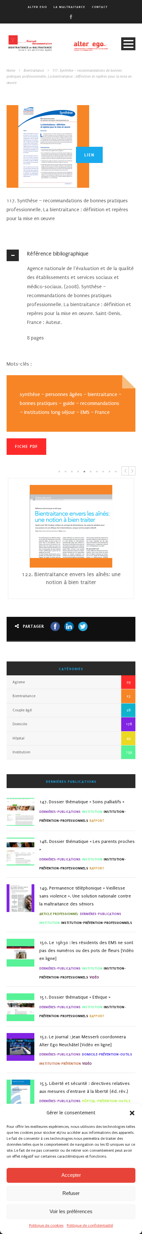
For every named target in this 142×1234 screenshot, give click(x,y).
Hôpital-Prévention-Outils (106, 1101)
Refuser (71, 1193)
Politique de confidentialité (90, 1225)
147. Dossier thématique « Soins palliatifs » (81, 801)
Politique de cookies (46, 1225)
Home (11, 71)
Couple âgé (22, 710)
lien (89, 154)
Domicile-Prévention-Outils (107, 1054)
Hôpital (18, 738)
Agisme (19, 682)
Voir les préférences (71, 1211)
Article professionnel (59, 914)
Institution (21, 752)
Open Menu (128, 43)
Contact (100, 7)
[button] (132, 1113)
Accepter (71, 1175)
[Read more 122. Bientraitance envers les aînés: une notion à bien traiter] (71, 526)
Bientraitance (34, 71)
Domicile (20, 724)
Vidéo (94, 977)
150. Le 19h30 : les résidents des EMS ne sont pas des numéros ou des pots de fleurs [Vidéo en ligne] (86, 950)
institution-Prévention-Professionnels (96, 923)
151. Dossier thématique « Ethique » (75, 997)
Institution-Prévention (60, 1063)
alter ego (37, 7)
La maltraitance (69, 7)
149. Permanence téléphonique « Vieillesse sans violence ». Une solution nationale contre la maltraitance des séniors (85, 896)
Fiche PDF (26, 446)
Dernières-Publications (60, 812)
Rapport (96, 820)
